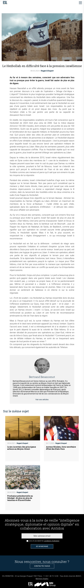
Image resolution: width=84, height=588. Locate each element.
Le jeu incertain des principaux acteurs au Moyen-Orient (21, 448)
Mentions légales (42, 579)
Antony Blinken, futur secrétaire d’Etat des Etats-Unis (61, 448)
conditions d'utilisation (51, 541)
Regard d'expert (47, 71)
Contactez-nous (42, 566)
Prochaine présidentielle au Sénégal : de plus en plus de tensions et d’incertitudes (20, 498)
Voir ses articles (42, 399)
